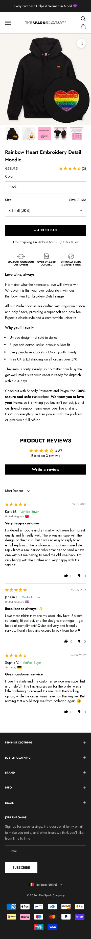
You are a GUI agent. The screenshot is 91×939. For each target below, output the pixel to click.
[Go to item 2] (28, 134)
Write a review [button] (45, 469)
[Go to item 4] (61, 134)
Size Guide (77, 199)
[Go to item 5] (77, 134)
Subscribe (21, 867)
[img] (16, 504)
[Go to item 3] (44, 134)
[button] (70, 168)
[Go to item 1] (12, 134)
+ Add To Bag (45, 230)
